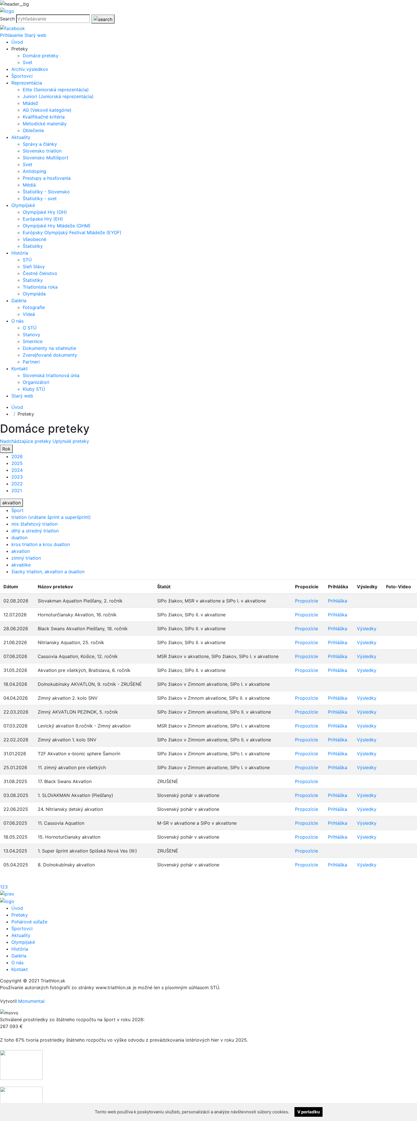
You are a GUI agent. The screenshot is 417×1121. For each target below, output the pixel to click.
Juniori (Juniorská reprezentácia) (58, 96)
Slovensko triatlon (42, 151)
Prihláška (337, 601)
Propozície (306, 601)
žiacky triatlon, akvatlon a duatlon (48, 571)
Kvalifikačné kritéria (44, 117)
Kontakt (19, 368)
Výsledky (366, 628)
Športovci (22, 76)
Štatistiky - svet (40, 198)
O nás (17, 321)
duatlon (19, 537)
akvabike (21, 565)
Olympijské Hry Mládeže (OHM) (56, 226)
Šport (17, 510)
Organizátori (36, 382)
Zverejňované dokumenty (50, 355)
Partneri (31, 362)
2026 (17, 456)
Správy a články (40, 144)
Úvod (17, 42)
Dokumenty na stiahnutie (49, 348)
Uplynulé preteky (70, 441)
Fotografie (34, 307)
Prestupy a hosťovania (47, 178)
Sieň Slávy (34, 266)
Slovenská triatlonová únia (51, 375)
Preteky (19, 915)
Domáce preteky (40, 55)
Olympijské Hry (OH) (45, 212)
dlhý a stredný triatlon (35, 531)
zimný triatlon (26, 558)
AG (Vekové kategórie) (47, 110)
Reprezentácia (26, 83)
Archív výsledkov (29, 69)
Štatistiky (33, 246)
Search (7, 19)
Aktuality (20, 137)
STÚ (27, 260)
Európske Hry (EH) (43, 219)
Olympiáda (34, 294)
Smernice (33, 341)
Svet (27, 62)
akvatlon (11, 502)
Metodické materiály (45, 123)
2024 (17, 470)
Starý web (35, 35)
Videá (29, 314)
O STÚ (30, 328)
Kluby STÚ (34, 389)
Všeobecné (34, 239)
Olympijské (23, 205)
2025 (17, 463)
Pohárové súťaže (29, 922)
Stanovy (31, 334)
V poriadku (308, 1111)
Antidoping (34, 171)
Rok (6, 449)
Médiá (29, 185)
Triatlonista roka (40, 287)
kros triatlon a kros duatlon (40, 544)
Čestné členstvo (40, 273)
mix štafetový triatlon (34, 524)
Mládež (30, 103)
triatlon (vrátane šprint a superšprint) (51, 517)
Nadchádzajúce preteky (26, 441)
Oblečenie (33, 130)
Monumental (31, 1001)
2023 (17, 477)
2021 (16, 490)
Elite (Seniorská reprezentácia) (56, 89)
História (19, 253)
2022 (17, 484)
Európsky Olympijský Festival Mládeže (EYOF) (72, 232)
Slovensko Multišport (45, 157)
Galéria (18, 300)
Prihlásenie (11, 35)
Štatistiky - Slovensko (46, 191)
